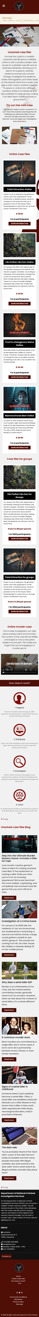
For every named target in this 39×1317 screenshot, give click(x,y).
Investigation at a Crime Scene (19, 921)
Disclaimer (18, 1299)
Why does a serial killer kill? (17, 982)
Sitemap (19, 1304)
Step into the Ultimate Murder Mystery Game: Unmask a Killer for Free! (19, 858)
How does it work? (18, 1281)
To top (5, 819)
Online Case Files (18, 1278)
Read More (22, 121)
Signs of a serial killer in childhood (15, 1088)
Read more (9, 898)
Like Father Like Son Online (20, 262)
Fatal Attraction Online (19, 189)
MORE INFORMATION (19, 223)
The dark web (9, 1147)
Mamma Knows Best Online (19, 415)
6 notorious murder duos (16, 1037)
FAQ (19, 1283)
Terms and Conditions (18, 1297)
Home (18, 1276)
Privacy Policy (18, 1302)
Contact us (6, 1256)
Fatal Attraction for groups (19, 577)
